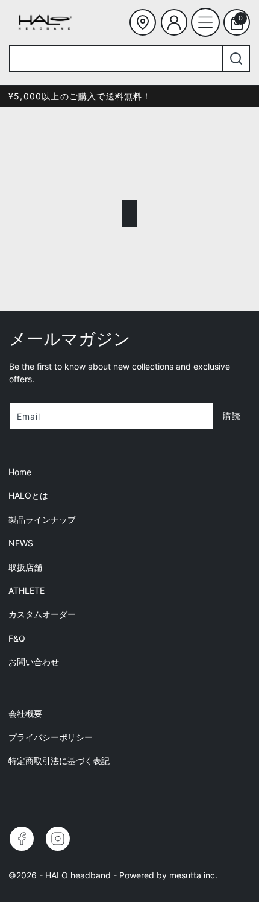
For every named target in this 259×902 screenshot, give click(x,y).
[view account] (174, 22)
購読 (232, 416)
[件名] (143, 22)
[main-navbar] (205, 22)
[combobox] (115, 58)
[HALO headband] (45, 22)
